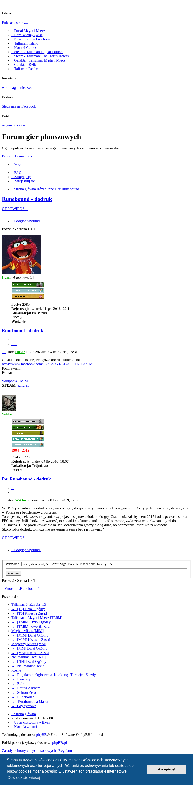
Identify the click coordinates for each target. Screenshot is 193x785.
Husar (6, 277)
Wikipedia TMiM (15, 381)
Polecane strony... (15, 23)
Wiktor (7, 414)
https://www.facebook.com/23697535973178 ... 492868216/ (47, 364)
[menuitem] (16, 173)
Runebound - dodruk (27, 199)
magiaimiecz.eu (13, 125)
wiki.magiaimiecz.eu (17, 88)
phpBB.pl (59, 743)
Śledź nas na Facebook (19, 106)
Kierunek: (88, 564)
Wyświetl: (13, 564)
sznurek (23, 385)
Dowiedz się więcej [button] (24, 778)
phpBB (41, 735)
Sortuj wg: (58, 564)
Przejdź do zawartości (18, 156)
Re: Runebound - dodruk (26, 478)
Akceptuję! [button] (166, 769)
